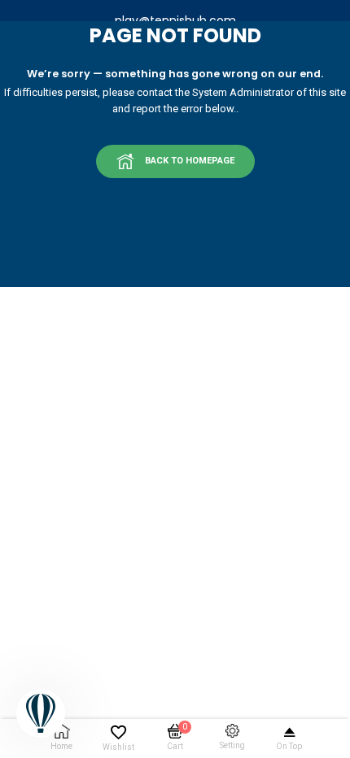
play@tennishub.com (175, 20)
